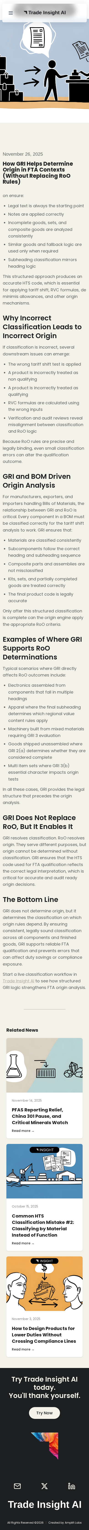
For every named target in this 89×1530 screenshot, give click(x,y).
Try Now (44, 1413)
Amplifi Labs (73, 1523)
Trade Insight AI (18, 981)
